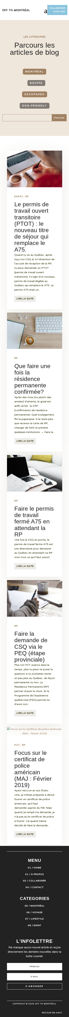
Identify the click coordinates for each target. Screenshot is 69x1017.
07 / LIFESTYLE (34, 919)
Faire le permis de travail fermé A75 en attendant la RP (34, 521)
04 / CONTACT (35, 887)
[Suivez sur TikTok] (31, 994)
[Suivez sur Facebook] (37, 994)
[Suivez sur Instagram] (18, 994)
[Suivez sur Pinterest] (24, 994)
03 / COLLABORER (34, 880)
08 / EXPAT (34, 925)
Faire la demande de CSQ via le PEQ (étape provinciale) (30, 647)
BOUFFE (36, 83)
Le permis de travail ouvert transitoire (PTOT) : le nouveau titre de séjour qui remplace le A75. (31, 227)
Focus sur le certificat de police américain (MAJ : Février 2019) (33, 769)
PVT (17, 745)
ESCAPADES (35, 94)
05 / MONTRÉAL (35, 906)
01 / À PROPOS (34, 874)
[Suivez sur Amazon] (51, 994)
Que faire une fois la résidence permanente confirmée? (32, 379)
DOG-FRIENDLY (34, 105)
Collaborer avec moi (57, 10)
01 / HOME (34, 867)
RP (27, 196)
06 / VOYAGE (34, 912)
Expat (18, 196)
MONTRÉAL (34, 71)
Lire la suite (25, 298)
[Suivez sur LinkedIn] (44, 994)
